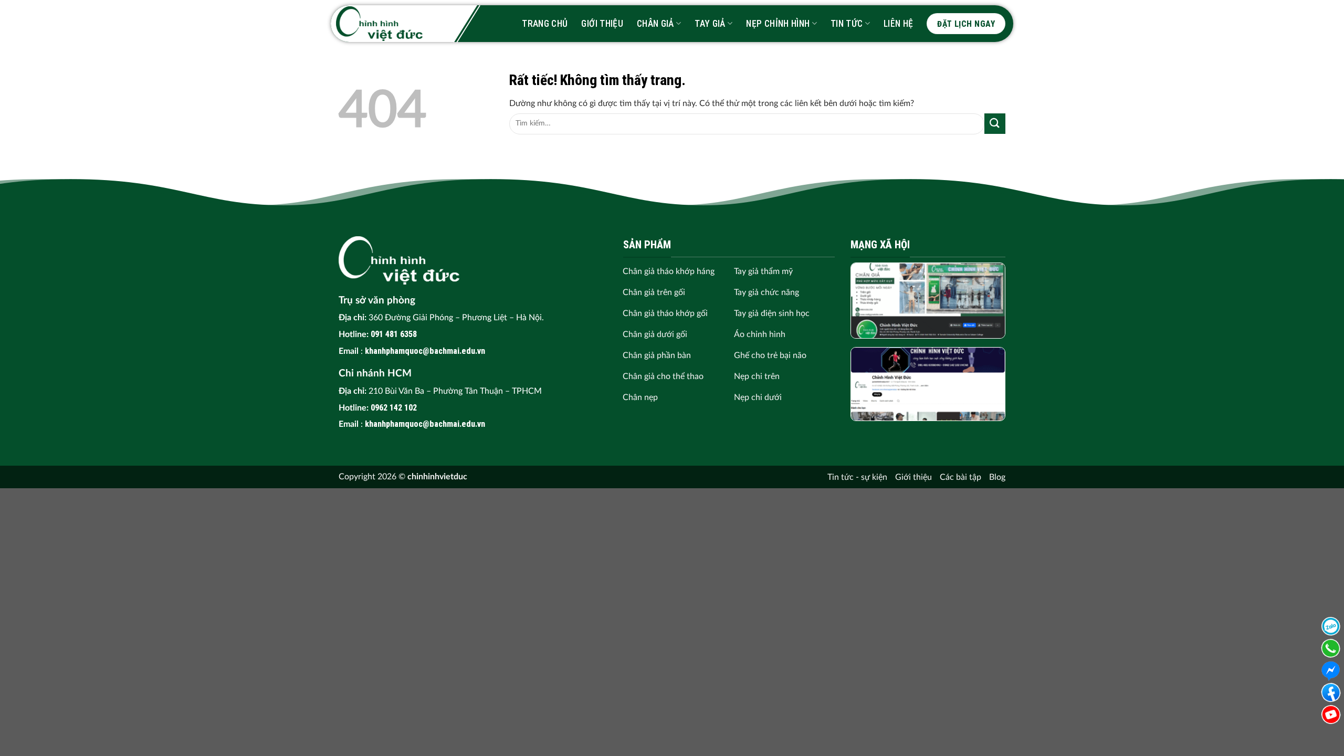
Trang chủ (545, 23)
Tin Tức (847, 23)
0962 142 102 (394, 408)
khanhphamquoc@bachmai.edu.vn (425, 351)
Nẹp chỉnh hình (778, 23)
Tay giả (710, 23)
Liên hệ (898, 23)
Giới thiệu (602, 23)
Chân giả (655, 23)
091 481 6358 (394, 334)
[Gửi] (994, 123)
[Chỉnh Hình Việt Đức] (379, 24)
